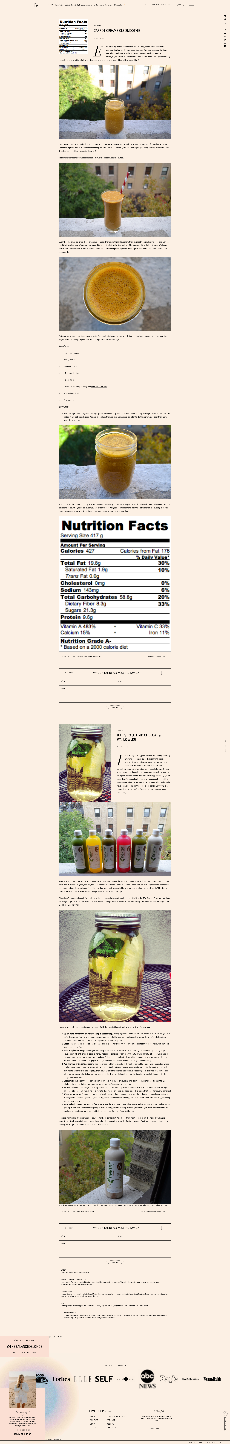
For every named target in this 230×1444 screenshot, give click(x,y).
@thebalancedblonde (24, 1346)
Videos (110, 1424)
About (147, 5)
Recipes (97, 26)
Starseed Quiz (174, 5)
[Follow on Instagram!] (15, 1434)
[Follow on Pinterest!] (30, 1434)
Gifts (164, 5)
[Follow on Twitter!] (27, 1434)
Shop (92, 1424)
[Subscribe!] (18, 1434)
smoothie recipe (137, 1091)
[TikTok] (22, 1434)
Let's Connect (22, 1430)
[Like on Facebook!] (24, 1434)
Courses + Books (116, 1416)
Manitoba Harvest (99, 386)
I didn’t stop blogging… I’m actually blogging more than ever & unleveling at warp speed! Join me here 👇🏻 (90, 5)
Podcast (111, 1420)
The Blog (111, 1427)
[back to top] (225, 1413)
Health (120, 730)
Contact (155, 5)
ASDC (220, 1442)
